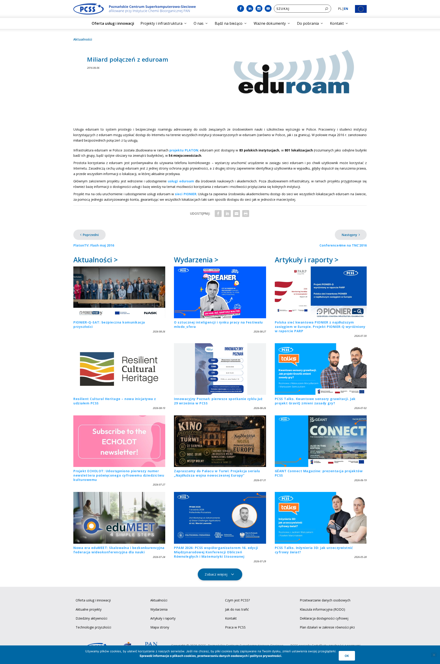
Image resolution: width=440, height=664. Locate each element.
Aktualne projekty (89, 609)
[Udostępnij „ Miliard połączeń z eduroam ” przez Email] (236, 213)
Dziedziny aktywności (91, 618)
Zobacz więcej (216, 574)
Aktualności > (95, 259)
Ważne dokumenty (270, 23)
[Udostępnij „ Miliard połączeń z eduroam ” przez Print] (245, 213)
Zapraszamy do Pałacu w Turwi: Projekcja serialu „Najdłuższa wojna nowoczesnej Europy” (217, 473)
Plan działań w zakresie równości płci (327, 627)
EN (346, 8)
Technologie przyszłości (93, 627)
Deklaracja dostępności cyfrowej (324, 618)
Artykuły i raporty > (306, 259)
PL (340, 8)
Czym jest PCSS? (237, 600)
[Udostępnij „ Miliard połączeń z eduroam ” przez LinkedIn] (227, 213)
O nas (199, 23)
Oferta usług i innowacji (113, 23)
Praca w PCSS (235, 627)
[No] (434, 655)
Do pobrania (308, 23)
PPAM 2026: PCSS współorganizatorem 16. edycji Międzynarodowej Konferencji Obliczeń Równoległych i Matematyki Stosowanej (216, 552)
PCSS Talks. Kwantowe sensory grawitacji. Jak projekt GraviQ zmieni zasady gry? (315, 401)
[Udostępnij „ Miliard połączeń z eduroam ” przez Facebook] (218, 213)
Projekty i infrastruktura (161, 23)
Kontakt (337, 23)
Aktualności (82, 39)
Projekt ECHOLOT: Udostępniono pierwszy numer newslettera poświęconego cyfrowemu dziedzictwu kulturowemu (118, 475)
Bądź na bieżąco (228, 23)
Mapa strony (159, 627)
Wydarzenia (159, 609)
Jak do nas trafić (237, 609)
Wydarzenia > (196, 259)
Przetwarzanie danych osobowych (325, 600)
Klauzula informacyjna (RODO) (322, 609)
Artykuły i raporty (163, 618)
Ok (347, 656)
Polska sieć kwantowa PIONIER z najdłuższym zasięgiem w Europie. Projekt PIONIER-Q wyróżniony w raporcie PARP (320, 326)
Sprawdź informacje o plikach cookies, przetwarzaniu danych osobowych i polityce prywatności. (211, 656)
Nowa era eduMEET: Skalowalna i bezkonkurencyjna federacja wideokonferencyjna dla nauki (119, 550)
